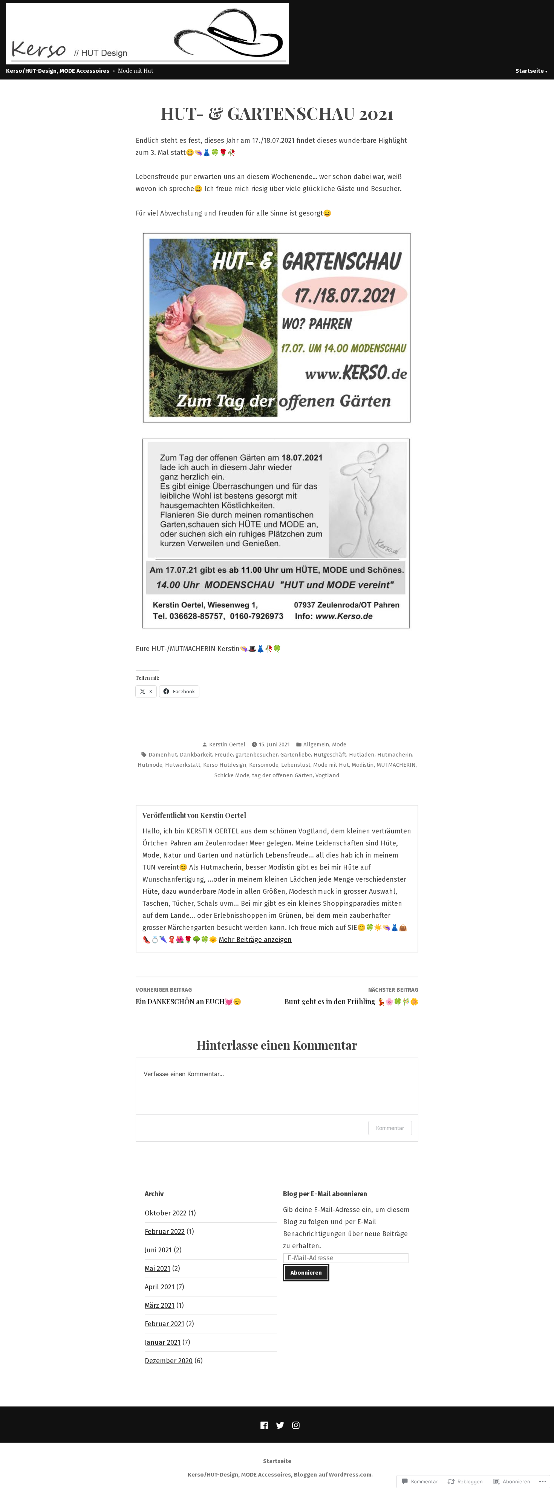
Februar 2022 (165, 1232)
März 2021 (159, 1305)
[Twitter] (280, 1425)
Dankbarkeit (196, 754)
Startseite (530, 70)
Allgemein (316, 744)
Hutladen (362, 754)
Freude (224, 754)
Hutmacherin (394, 754)
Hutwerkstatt (182, 764)
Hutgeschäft (330, 754)
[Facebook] (265, 1425)
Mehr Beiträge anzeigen (255, 940)
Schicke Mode (231, 775)
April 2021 (159, 1287)
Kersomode (264, 764)
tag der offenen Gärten (282, 775)
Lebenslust (296, 764)
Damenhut (162, 754)
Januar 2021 (163, 1342)
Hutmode (150, 764)
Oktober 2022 (166, 1213)
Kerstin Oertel (227, 744)
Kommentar (390, 1128)
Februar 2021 (164, 1324)
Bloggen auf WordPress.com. (333, 1474)
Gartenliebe (295, 754)
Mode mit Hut (331, 764)
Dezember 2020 (169, 1361)
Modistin (363, 764)
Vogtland (327, 775)
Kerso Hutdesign (224, 764)
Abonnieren (306, 1272)
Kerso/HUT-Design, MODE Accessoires (57, 70)
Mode (339, 744)
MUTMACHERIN (396, 764)
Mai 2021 (157, 1268)
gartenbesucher (257, 754)
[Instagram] (294, 1425)
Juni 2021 (158, 1250)
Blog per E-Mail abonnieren (325, 1194)
